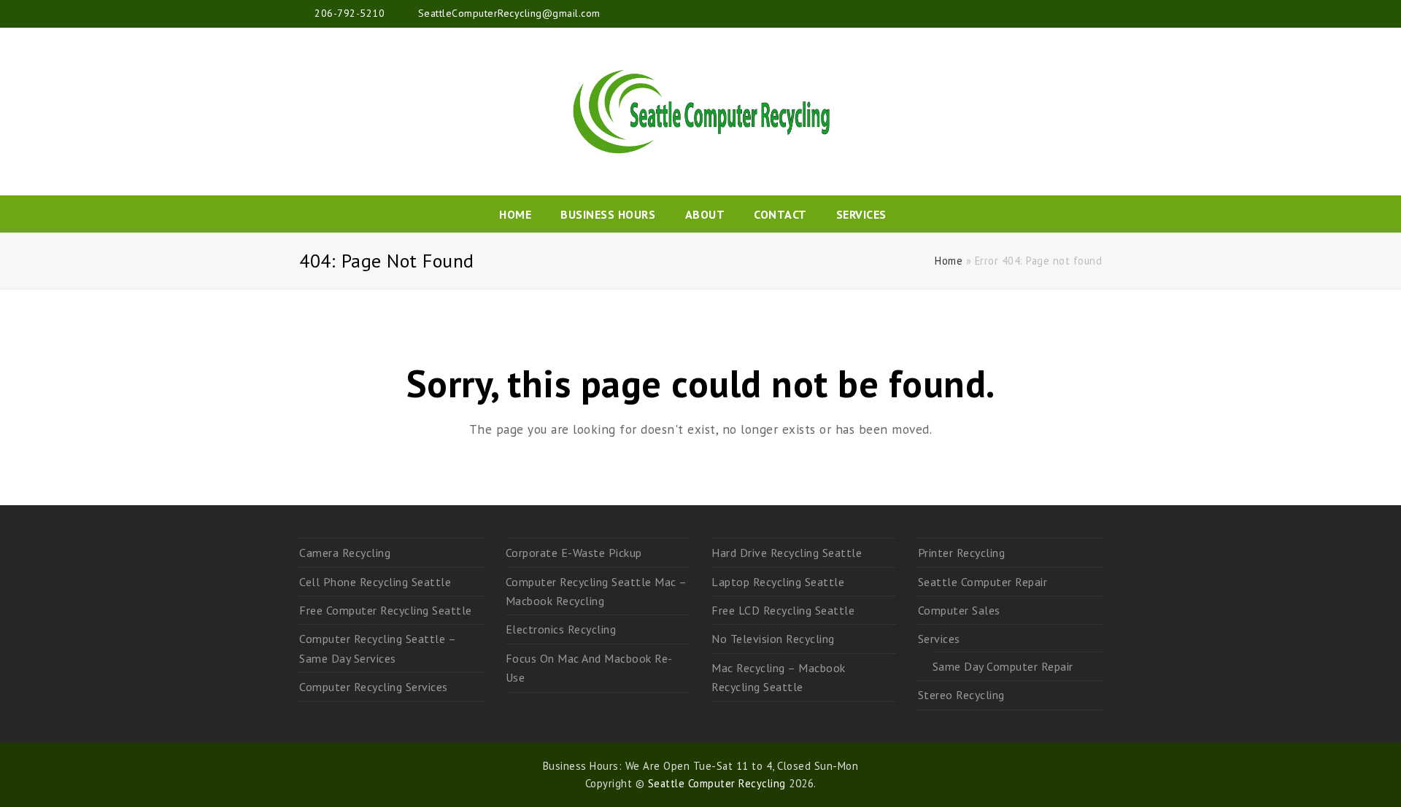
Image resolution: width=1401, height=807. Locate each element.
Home (948, 261)
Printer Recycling (962, 552)
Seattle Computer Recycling (717, 783)
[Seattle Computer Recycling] (700, 111)
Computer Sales (959, 610)
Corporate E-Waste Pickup (574, 552)
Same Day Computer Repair (1003, 666)
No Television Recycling (773, 638)
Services (939, 638)
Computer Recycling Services (373, 686)
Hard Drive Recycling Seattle (786, 552)
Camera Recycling (344, 552)
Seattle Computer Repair (983, 581)
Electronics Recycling (561, 629)
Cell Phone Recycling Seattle (375, 581)
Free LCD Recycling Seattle (782, 610)
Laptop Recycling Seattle (777, 581)
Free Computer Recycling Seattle (385, 610)
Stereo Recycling (961, 694)
